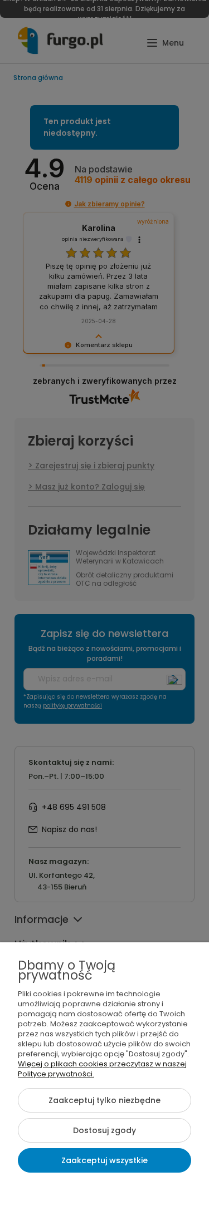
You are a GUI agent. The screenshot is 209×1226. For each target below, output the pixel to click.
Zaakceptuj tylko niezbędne (104, 1100)
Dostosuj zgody (104, 1130)
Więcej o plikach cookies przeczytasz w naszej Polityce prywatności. (102, 1069)
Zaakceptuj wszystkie (104, 1160)
